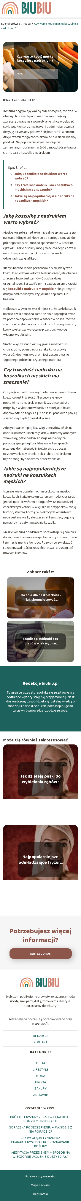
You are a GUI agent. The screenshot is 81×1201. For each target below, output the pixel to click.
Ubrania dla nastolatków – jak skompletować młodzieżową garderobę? (40, 597)
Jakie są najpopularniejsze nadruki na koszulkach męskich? (44, 198)
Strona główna (11, 23)
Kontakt (40, 1042)
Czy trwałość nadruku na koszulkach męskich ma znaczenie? (43, 187)
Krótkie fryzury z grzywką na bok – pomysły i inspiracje (40, 1119)
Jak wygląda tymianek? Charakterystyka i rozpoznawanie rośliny (40, 1142)
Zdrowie (40, 1095)
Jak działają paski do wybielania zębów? (41, 779)
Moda (27, 23)
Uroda (40, 1082)
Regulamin (40, 1194)
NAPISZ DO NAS (40, 954)
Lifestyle (41, 1069)
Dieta (40, 1063)
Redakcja (40, 1036)
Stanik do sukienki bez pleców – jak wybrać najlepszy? (41, 641)
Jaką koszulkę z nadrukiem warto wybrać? (41, 176)
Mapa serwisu (40, 1185)
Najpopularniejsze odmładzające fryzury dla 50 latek (40, 859)
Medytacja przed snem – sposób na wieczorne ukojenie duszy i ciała (40, 1154)
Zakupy (41, 1088)
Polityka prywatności (40, 1176)
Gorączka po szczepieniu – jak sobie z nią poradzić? (40, 1129)
